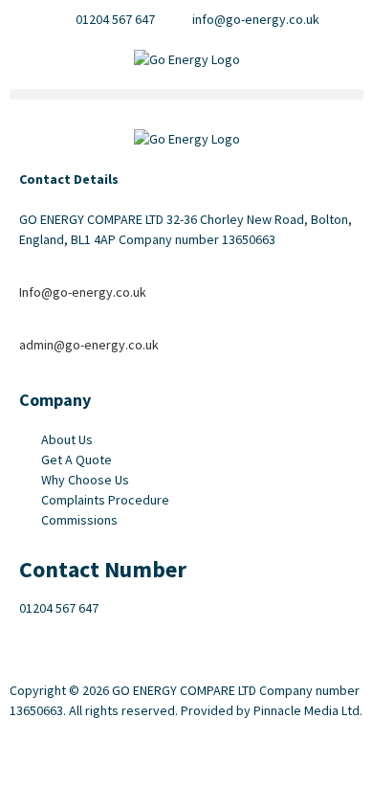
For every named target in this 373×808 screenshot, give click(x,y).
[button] (186, 94)
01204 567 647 (59, 608)
